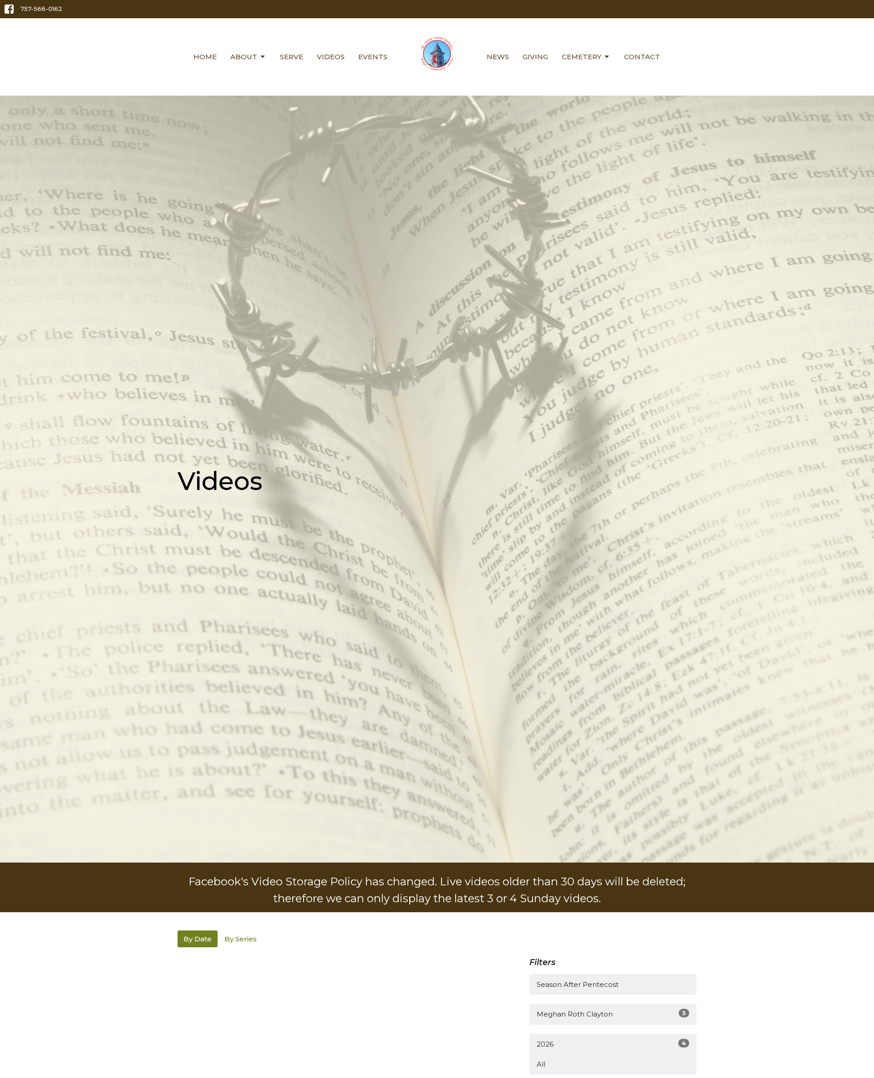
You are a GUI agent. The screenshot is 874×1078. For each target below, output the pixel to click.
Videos (331, 56)
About (243, 56)
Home (205, 56)
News (498, 56)
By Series (240, 939)
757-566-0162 (41, 8)
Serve (291, 56)
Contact (642, 56)
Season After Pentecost (578, 984)
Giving (535, 56)
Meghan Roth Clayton (611, 1013)
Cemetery (581, 56)
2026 (611, 1043)
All (541, 1064)
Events (372, 56)
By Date (197, 939)
